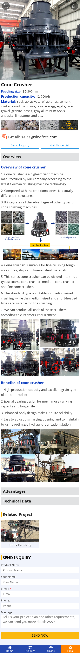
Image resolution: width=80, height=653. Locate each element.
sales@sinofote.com (39, 137)
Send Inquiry (20, 145)
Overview (12, 156)
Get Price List (60, 145)
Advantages (14, 491)
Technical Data (17, 501)
